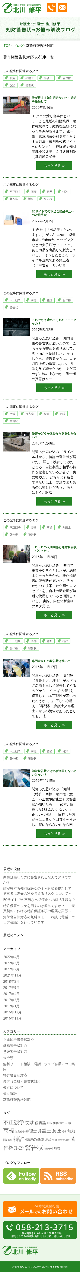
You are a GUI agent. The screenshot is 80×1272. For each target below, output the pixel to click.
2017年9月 (11, 987)
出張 (49, 1123)
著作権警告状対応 (17, 1099)
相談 (48, 1140)
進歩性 (48, 1149)
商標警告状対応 (15, 1045)
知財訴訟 (10, 1093)
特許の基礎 (35, 1139)
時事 (64, 1131)
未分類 (8, 1057)
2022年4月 (11, 956)
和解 (12, 78)
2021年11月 (12, 975)
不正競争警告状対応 (18, 1039)
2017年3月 (11, 1000)
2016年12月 (12, 1012)
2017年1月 (11, 1006)
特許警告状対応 (15, 1075)
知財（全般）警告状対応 (22, 1081)
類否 (57, 1149)
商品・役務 (65, 1123)
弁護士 (48, 78)
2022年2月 (11, 969)
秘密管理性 (64, 1139)
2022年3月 (11, 963)
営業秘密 (20, 1131)
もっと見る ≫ (54, 165)
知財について (13, 1087)
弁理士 (29, 78)
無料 (10, 1139)
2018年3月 (11, 981)
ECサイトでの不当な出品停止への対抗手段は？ (39, 899)
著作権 (67, 78)
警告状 (29, 85)
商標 (33, 192)
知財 (54, 1139)
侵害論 (29, 414)
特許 (65, 192)
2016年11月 (12, 1018)
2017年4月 (11, 993)
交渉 (12, 414)
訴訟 (12, 85)
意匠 (49, 192)
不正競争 (15, 192)
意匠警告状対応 (15, 1051)
